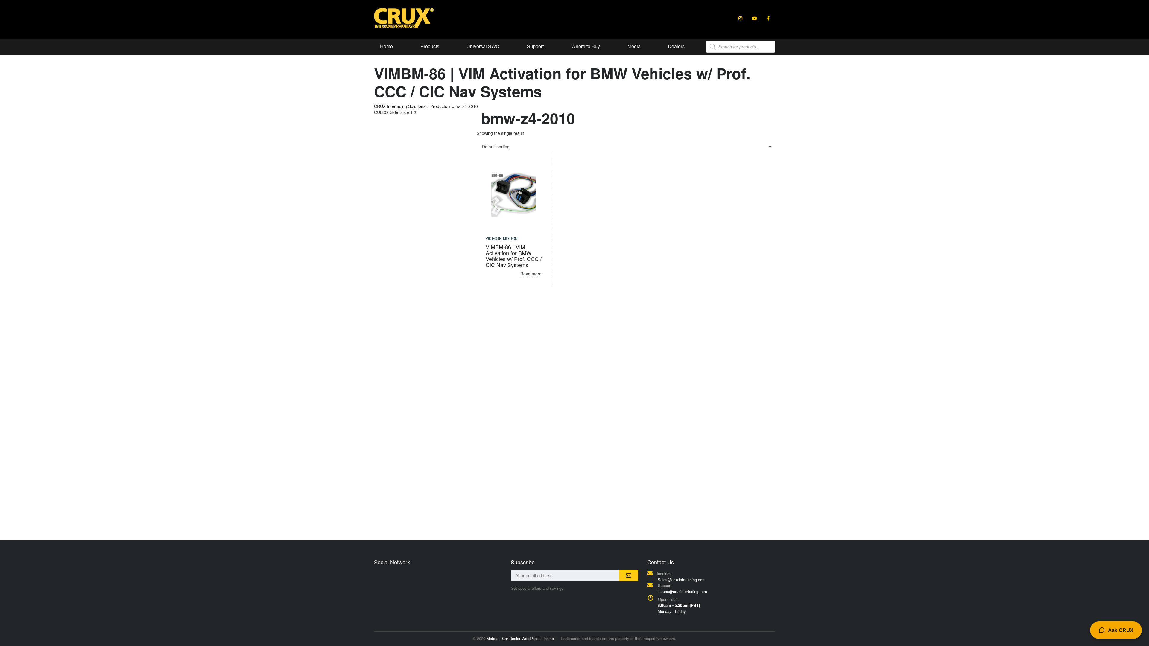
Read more (531, 274)
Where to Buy (585, 46)
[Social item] (740, 18)
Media (634, 46)
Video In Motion (502, 238)
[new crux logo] (404, 18)
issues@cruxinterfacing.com (682, 591)
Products (429, 46)
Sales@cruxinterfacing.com (682, 579)
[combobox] (626, 146)
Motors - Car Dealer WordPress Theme (520, 638)
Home (386, 46)
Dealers (676, 46)
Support (535, 46)
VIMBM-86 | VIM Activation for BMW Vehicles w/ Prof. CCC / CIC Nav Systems (514, 256)
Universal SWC (482, 46)
